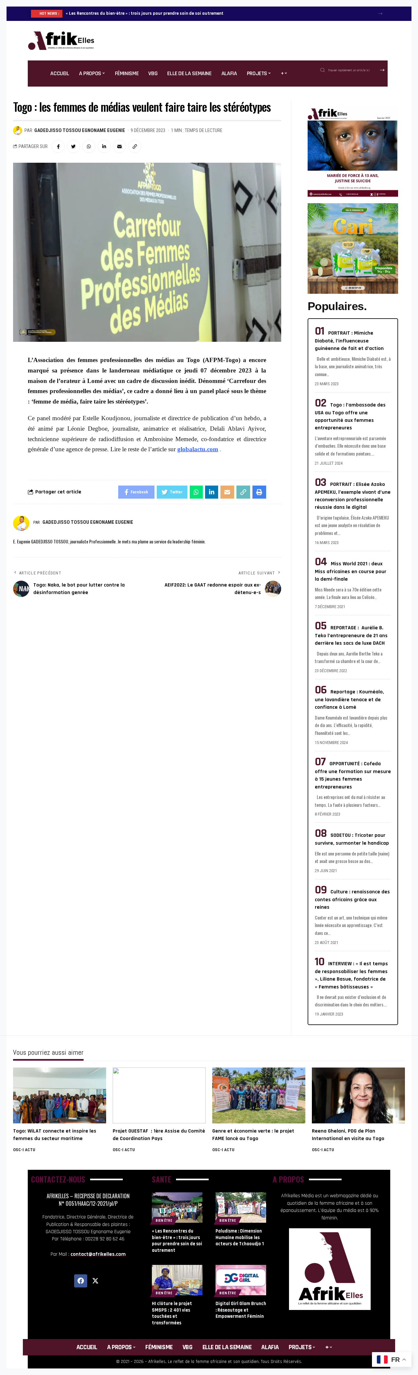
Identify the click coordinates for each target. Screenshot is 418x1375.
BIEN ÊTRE (164, 1220)
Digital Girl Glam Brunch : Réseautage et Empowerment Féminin (241, 1309)
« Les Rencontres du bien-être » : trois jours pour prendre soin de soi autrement (144, 13)
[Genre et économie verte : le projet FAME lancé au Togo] (258, 1095)
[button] (380, 13)
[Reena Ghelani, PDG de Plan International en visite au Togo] (358, 1095)
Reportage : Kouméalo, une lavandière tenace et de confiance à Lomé (349, 699)
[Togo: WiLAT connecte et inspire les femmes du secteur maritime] (59, 1095)
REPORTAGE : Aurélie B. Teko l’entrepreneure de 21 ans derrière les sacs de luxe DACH (351, 635)
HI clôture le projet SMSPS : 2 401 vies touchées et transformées (172, 1313)
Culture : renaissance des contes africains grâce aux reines (352, 899)
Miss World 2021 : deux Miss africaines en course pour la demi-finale (350, 571)
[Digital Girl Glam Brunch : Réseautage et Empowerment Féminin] (241, 1280)
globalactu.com (197, 449)
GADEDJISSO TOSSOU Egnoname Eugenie (79, 130)
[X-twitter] (95, 1280)
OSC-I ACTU (24, 1149)
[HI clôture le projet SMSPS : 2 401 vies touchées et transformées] (177, 1280)
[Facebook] (80, 1280)
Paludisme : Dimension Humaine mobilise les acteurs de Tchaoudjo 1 (240, 1237)
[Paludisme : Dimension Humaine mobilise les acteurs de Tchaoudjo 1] (241, 1207)
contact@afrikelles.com (98, 1254)
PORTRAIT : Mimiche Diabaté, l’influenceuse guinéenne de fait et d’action (349, 341)
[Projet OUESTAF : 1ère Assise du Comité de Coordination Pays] (159, 1095)
